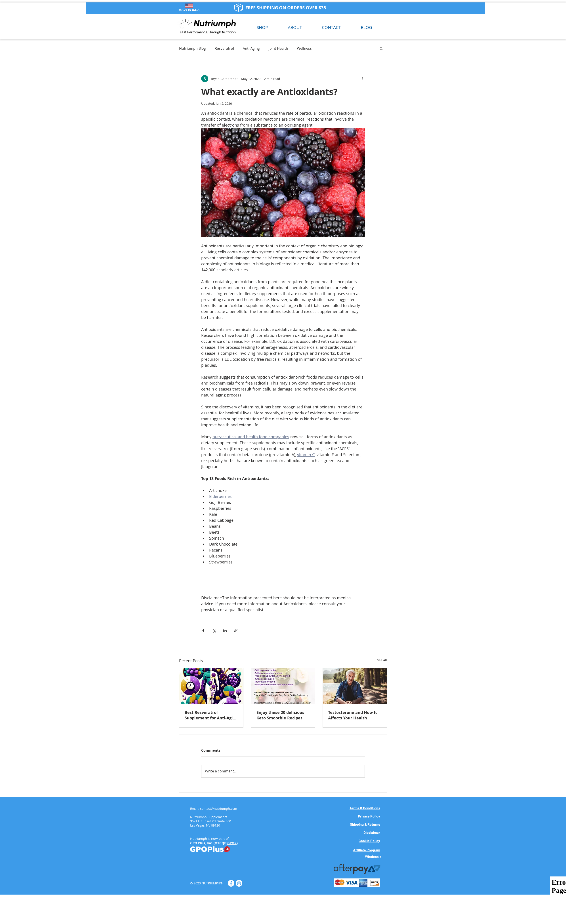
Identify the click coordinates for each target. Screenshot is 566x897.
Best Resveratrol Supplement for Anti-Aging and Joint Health (211, 715)
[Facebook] (231, 883)
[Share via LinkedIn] (225, 630)
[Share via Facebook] (203, 630)
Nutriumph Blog (192, 48)
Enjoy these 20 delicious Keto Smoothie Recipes (280, 715)
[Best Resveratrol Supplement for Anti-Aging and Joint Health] (211, 686)
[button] (381, 48)
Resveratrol (224, 48)
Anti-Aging (251, 48)
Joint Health (278, 48)
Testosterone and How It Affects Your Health (352, 715)
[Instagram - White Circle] (239, 883)
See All (382, 660)
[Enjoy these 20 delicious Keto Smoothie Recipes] (283, 686)
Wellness (304, 48)
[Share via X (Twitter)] (214, 630)
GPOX (232, 843)
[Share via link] (236, 630)
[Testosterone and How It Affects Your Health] (355, 686)
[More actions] (362, 78)
